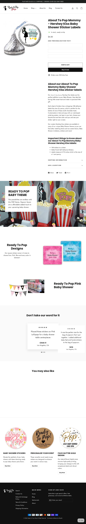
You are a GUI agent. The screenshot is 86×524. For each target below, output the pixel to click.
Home (26, 8)
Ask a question (54, 165)
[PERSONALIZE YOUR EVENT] (43, 438)
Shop (33, 8)
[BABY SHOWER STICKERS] (15, 438)
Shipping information (57, 160)
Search (18, 491)
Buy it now (65, 70)
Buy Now (7, 466)
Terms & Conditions (21, 502)
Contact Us (58, 8)
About (34, 503)
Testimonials (35, 500)
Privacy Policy (20, 505)
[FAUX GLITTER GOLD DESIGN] (70, 438)
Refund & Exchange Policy (21, 498)
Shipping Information (22, 508)
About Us (43, 8)
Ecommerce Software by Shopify (54, 518)
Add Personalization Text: (59, 41)
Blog (50, 8)
